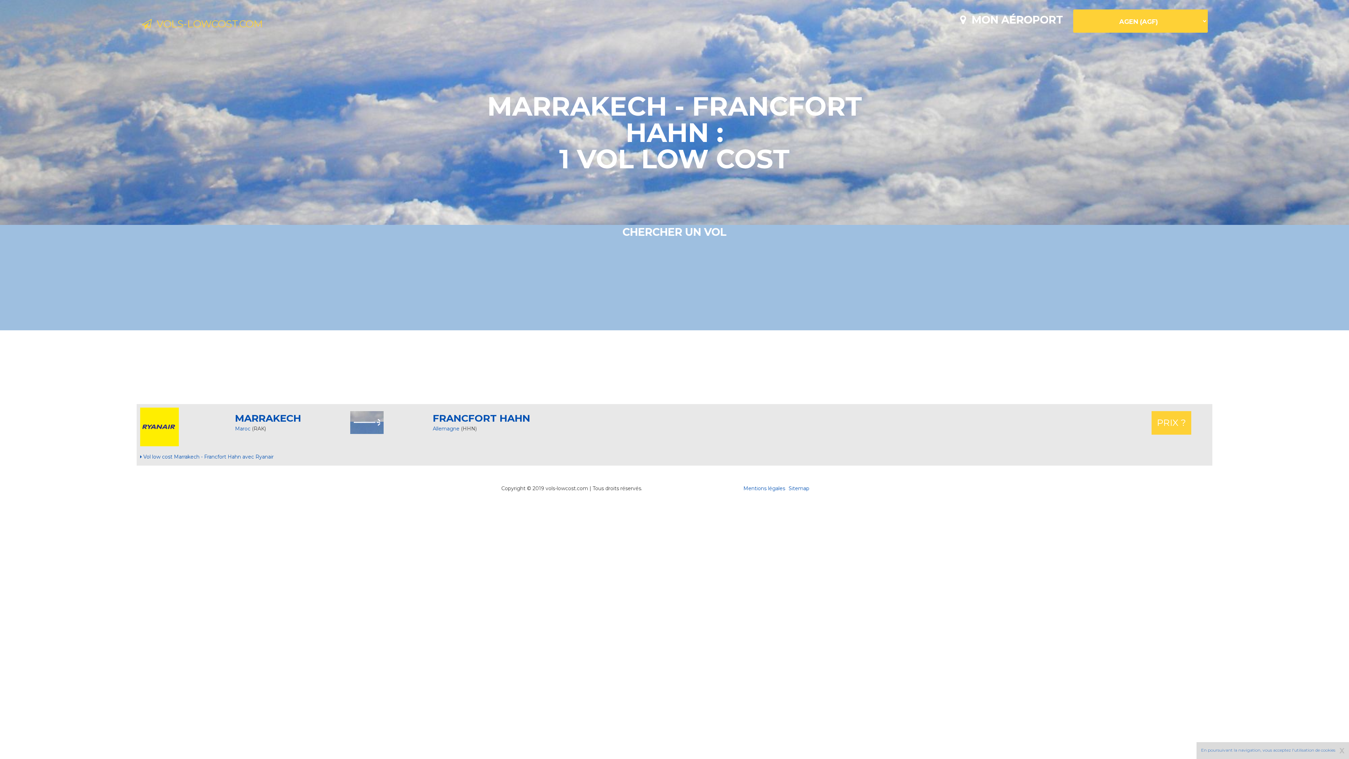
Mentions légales (764, 488)
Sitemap (799, 488)
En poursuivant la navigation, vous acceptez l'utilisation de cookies (1268, 750)
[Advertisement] (674, 367)
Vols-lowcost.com (207, 24)
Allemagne (447, 429)
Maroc (242, 429)
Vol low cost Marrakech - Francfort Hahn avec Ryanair (208, 457)
